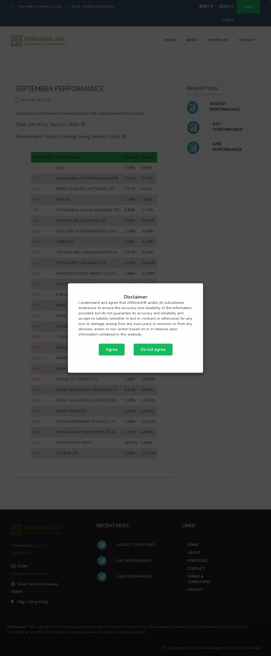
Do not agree (153, 349)
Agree (112, 349)
